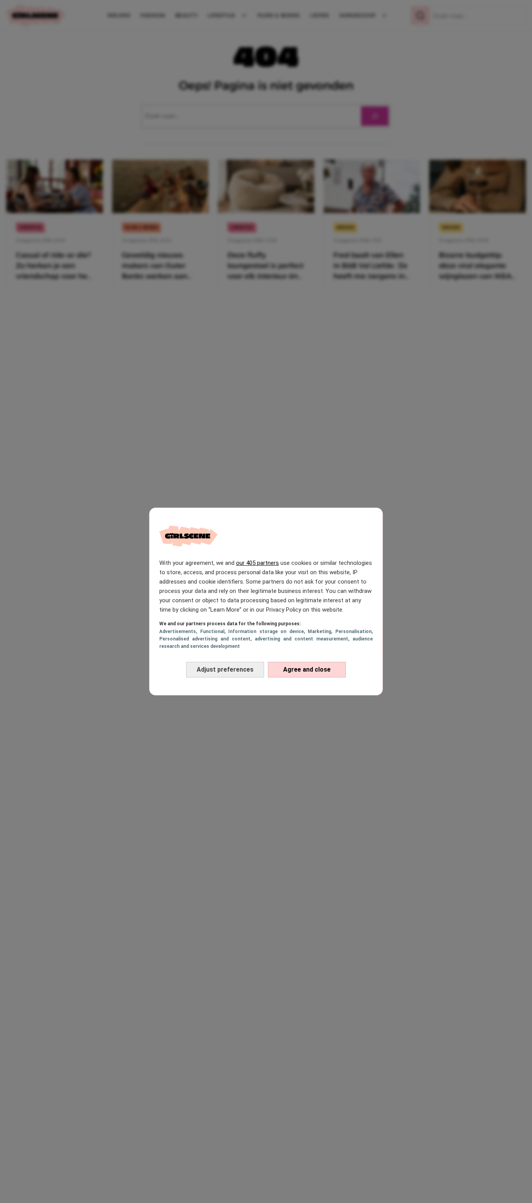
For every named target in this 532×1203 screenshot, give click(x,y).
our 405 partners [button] (257, 562)
